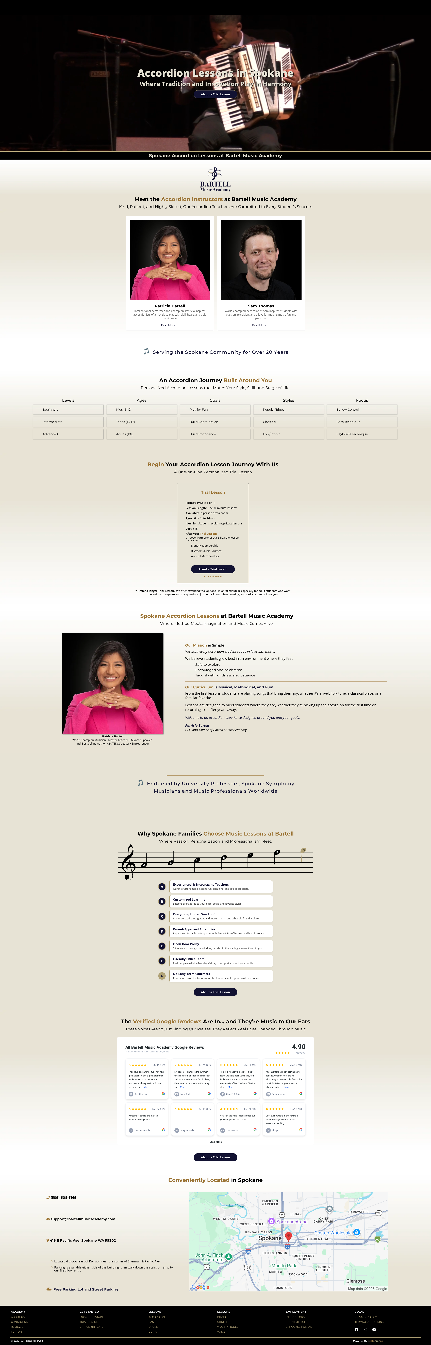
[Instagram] (365, 1329)
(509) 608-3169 (63, 1198)
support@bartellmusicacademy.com (83, 1219)
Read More (168, 325)
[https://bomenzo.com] (386, 1340)
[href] (288, 1241)
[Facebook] (356, 1329)
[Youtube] (374, 1329)
